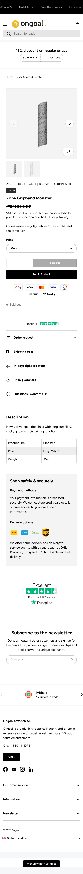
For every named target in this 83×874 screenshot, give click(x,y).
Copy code (53, 57)
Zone (9, 184)
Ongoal (15, 830)
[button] (77, 24)
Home (10, 77)
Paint (9, 239)
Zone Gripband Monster (29, 77)
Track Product (41, 274)
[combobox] (41, 33)
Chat (11, 756)
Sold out (55, 262)
